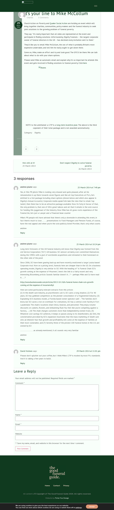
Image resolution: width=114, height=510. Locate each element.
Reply (22, 233)
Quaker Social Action (58, 23)
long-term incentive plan (66, 125)
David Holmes (26, 351)
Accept (92, 506)
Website (18, 433)
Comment (19, 383)
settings (78, 507)
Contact (56, 485)
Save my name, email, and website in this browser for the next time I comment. (50, 443)
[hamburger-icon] (95, 6)
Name (18, 414)
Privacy (66, 485)
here (85, 63)
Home (47, 485)
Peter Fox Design (62, 498)
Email (18, 424)
